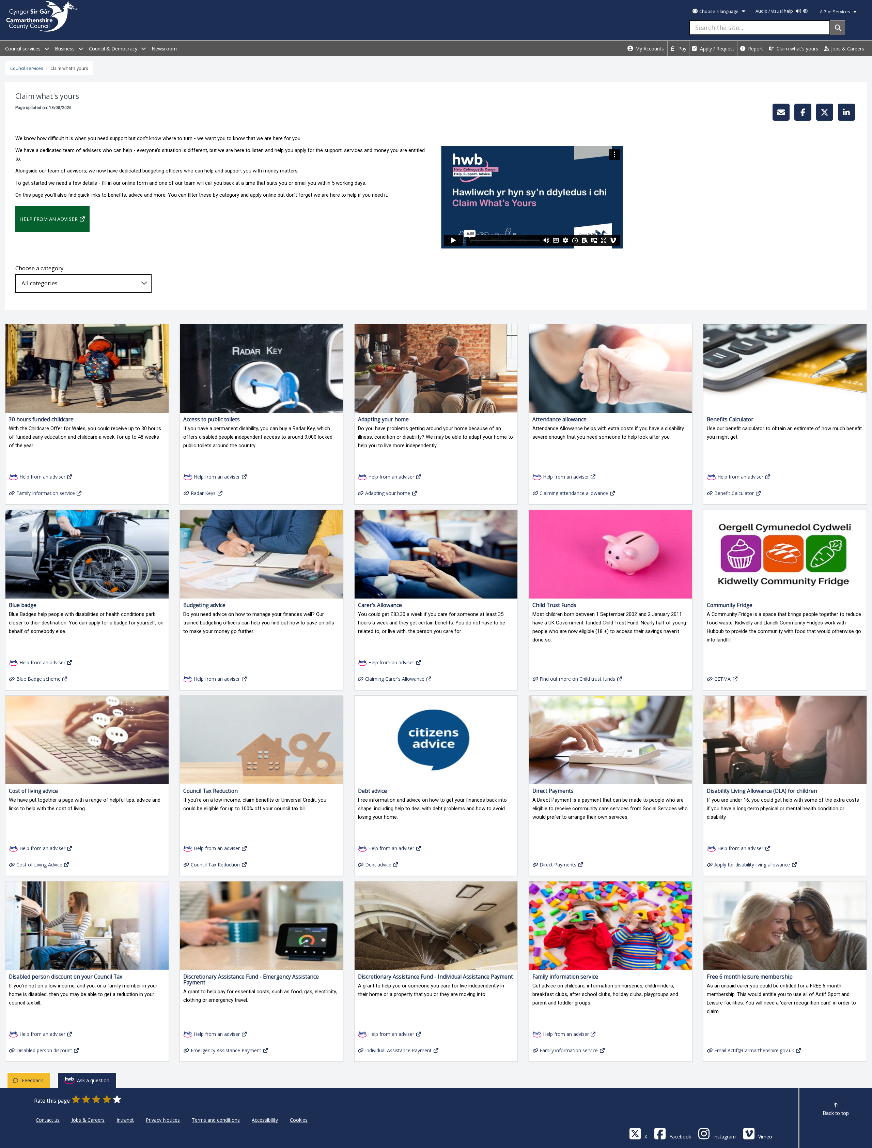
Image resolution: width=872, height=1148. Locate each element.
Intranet (125, 1120)
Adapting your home (387, 493)
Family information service (568, 1050)
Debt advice (378, 864)
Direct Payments (558, 864)
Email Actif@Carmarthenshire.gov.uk (754, 1050)
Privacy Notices (163, 1120)
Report (755, 48)
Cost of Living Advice (39, 864)
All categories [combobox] (39, 283)
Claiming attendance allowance (573, 493)
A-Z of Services (835, 12)
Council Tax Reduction (215, 864)
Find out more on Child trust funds (577, 679)
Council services (23, 48)
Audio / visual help (775, 11)
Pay (681, 48)
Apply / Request (716, 48)
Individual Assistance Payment (398, 1050)
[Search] (837, 27)
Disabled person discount (44, 1050)
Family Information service (45, 493)
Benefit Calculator (734, 493)
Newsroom (164, 48)
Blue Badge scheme (38, 679)
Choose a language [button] (718, 11)
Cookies (299, 1120)
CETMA (722, 679)
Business (65, 48)
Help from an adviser (48, 218)
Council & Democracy (114, 48)
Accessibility (265, 1120)
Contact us (48, 1120)
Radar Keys (203, 493)
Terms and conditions (216, 1120)
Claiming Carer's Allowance (395, 679)
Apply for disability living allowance (752, 864)
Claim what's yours (796, 48)
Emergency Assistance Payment (226, 1050)
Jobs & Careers (847, 48)
